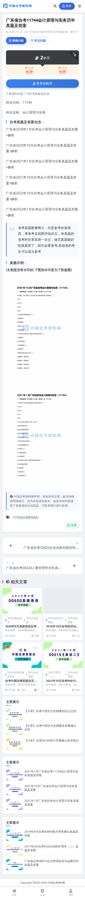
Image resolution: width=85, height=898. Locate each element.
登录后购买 (44, 83)
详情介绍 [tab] (18, 40)
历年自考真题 (32, 620)
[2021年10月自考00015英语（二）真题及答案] (63, 655)
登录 (69, 6)
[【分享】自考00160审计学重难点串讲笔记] (14, 744)
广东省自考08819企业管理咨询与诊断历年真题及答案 (51, 863)
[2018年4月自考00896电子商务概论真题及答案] (14, 835)
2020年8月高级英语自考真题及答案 (21, 628)
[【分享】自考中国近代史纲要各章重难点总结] (14, 729)
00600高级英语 (14, 620)
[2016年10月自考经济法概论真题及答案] (63, 601)
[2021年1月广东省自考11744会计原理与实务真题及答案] (14, 775)
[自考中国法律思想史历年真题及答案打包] (22, 655)
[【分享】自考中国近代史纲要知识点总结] (14, 714)
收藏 (74, 525)
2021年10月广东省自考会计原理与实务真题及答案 (51, 788)
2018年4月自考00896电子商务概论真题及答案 (51, 833)
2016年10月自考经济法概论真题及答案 (62, 628)
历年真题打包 (60, 32)
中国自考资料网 (56, 882)
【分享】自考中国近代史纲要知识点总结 (50, 711)
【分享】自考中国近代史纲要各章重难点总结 (50, 727)
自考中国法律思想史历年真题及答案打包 (21, 682)
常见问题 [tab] (40, 40)
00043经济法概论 (55, 620)
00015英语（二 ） (54, 674)
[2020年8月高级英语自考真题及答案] (22, 601)
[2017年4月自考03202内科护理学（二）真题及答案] (14, 850)
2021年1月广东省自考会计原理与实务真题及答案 (51, 802)
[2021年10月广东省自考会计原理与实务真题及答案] (14, 789)
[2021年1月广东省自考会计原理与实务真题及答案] (14, 804)
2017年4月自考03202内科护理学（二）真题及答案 (51, 848)
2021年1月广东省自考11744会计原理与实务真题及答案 (51, 773)
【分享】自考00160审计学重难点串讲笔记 (51, 740)
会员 (31, 68)
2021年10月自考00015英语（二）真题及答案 (62, 682)
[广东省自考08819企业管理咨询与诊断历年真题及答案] (14, 864)
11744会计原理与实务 (40, 32)
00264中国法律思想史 (15, 674)
